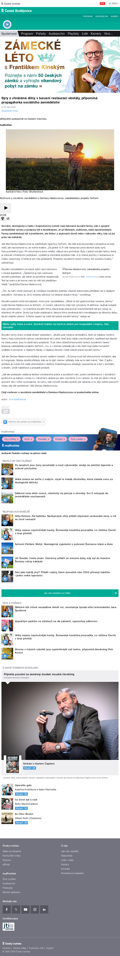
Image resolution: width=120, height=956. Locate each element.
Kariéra (65, 864)
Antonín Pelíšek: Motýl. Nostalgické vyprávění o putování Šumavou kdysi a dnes (64, 544)
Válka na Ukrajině (12, 851)
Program (87, 16)
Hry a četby (10, 439)
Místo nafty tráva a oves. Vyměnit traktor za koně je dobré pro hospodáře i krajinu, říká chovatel (56, 326)
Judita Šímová (92, 277)
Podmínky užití (36, 948)
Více (108, 33)
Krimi (27, 439)
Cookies (6, 948)
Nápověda (66, 855)
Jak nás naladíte (70, 851)
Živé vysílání (77, 439)
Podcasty (8, 888)
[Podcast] (2, 219)
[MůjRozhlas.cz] (6, 125)
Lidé (85, 33)
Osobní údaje (19, 948)
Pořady (41, 33)
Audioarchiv (101, 16)
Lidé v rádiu (67, 860)
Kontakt (65, 868)
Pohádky (42, 439)
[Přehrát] (5, 208)
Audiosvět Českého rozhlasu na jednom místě (23, 453)
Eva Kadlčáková (17, 399)
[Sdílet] (8, 219)
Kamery (115, 16)
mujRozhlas (7, 431)
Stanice (7, 860)
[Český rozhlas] (10, 3)
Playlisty (73, 33)
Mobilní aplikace (11, 892)
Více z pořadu (12, 603)
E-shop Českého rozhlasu (20, 667)
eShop (6, 864)
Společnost (9, 33)
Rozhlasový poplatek (72, 873)
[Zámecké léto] (60, 65)
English (49, 948)
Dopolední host (9, 110)
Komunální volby (12, 855)
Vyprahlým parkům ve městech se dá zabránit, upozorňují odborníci (56, 621)
